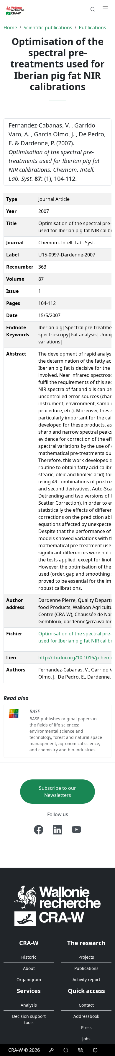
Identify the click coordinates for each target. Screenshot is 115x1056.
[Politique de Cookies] (66, 1050)
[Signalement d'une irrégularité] (95, 1050)
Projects (86, 957)
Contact (86, 1005)
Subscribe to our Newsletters (57, 791)
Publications (92, 27)
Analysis (29, 1005)
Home (10, 27)
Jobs (86, 1039)
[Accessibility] (80, 1050)
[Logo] (57, 905)
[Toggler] (105, 8)
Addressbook (86, 1016)
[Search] (93, 9)
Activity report (86, 979)
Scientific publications (48, 27)
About (29, 968)
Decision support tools (29, 1019)
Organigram (29, 979)
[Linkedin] (57, 829)
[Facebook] (38, 829)
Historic (28, 957)
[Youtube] (76, 829)
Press (86, 1027)
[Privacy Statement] (52, 1050)
